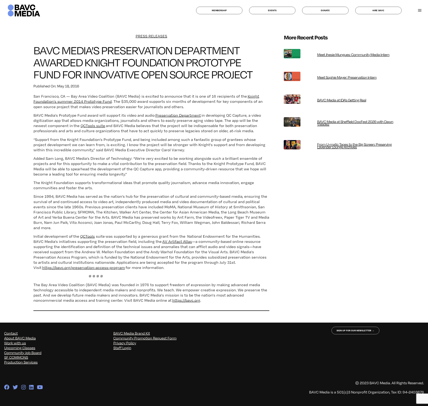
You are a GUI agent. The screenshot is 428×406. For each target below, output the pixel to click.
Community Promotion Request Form (145, 337)
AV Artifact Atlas (177, 241)
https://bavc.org (186, 300)
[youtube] (40, 387)
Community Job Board (22, 352)
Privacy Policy (124, 342)
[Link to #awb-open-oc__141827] (420, 10)
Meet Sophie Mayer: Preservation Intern (347, 77)
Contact (11, 333)
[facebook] (6, 387)
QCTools (87, 236)
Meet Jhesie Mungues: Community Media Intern (353, 54)
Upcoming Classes (19, 347)
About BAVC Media (20, 337)
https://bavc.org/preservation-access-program (83, 267)
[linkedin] (31, 387)
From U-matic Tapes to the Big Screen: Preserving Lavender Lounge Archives (354, 145)
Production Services (21, 362)
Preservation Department (178, 115)
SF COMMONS (16, 357)
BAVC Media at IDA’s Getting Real (341, 99)
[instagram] (23, 387)
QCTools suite (93, 125)
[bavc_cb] (24, 5)
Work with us (15, 342)
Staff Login (122, 347)
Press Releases (151, 36)
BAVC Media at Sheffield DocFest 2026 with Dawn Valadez (355, 123)
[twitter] (15, 387)
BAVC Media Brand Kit (131, 333)
